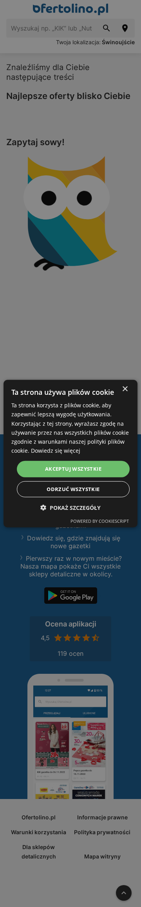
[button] (70, 507)
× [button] (125, 389)
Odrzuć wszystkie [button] (73, 488)
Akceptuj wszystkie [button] (73, 468)
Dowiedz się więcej (55, 450)
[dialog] (70, 453)
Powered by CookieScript (99, 521)
